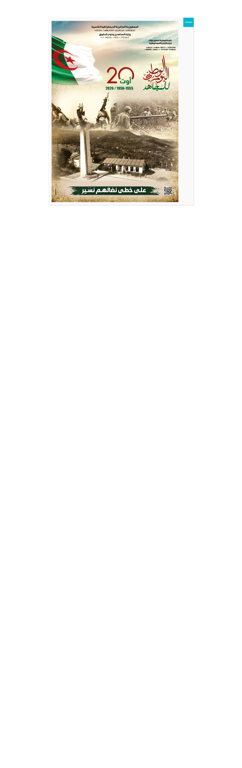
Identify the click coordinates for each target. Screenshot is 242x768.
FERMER (188, 22)
